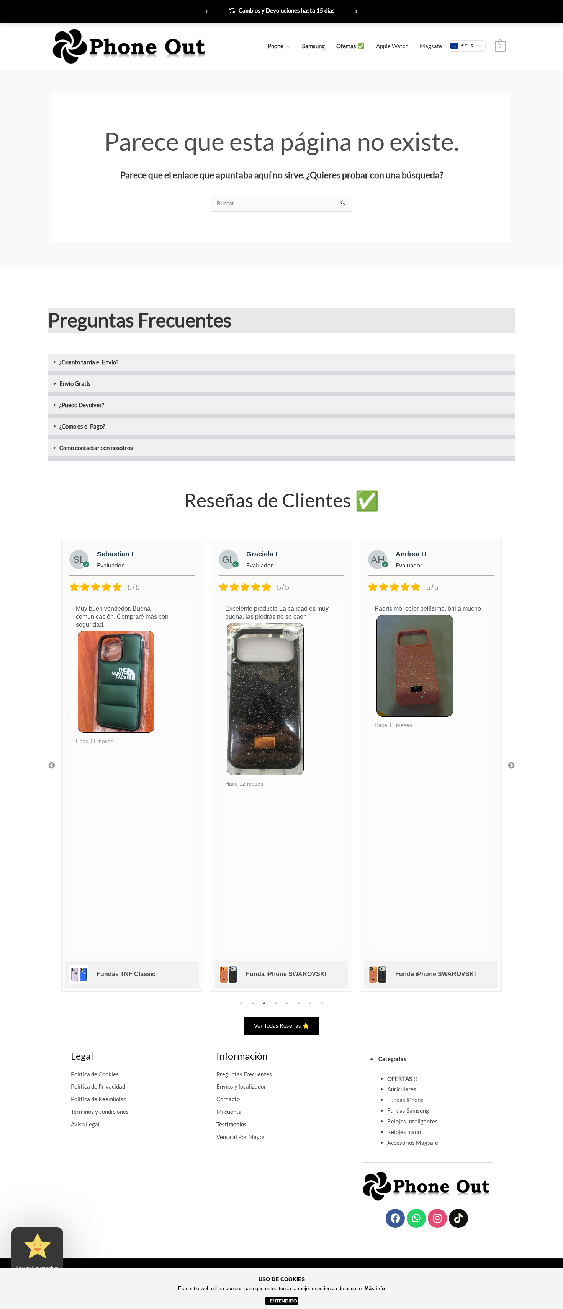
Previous (52, 765)
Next (511, 765)
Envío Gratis (75, 383)
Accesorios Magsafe (412, 1142)
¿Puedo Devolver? (81, 404)
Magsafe (431, 45)
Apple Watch (392, 45)
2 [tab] (253, 1003)
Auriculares (401, 1089)
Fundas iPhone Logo (426, 974)
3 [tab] (264, 1003)
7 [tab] (310, 1003)
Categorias (392, 1058)
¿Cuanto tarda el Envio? (88, 362)
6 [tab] (299, 1003)
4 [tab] (276, 1003)
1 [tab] (241, 1003)
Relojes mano (404, 1131)
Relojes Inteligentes (412, 1121)
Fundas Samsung (408, 1110)
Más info (375, 1288)
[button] (281, 364)
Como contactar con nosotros (96, 447)
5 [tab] (287, 1003)
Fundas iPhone (405, 1099)
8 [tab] (322, 1003)
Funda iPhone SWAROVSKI (137, 974)
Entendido (283, 1301)
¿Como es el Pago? (82, 426)
